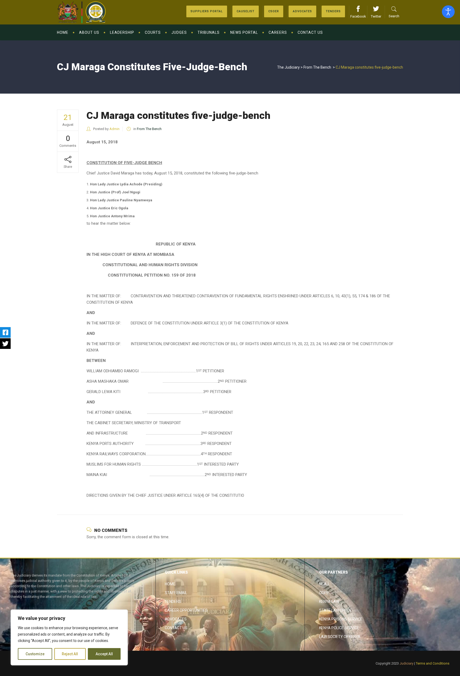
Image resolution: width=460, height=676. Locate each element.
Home (170, 584)
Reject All (70, 654)
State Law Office (335, 610)
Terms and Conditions (432, 663)
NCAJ (324, 584)
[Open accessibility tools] (448, 11)
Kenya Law (329, 601)
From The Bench (317, 67)
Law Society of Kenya (339, 637)
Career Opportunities (186, 610)
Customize (35, 654)
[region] (69, 637)
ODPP (324, 593)
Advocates (176, 619)
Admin (114, 129)
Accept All (104, 654)
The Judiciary (288, 67)
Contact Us (176, 628)
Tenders (173, 601)
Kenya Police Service (339, 628)
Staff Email (176, 593)
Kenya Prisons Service (340, 619)
